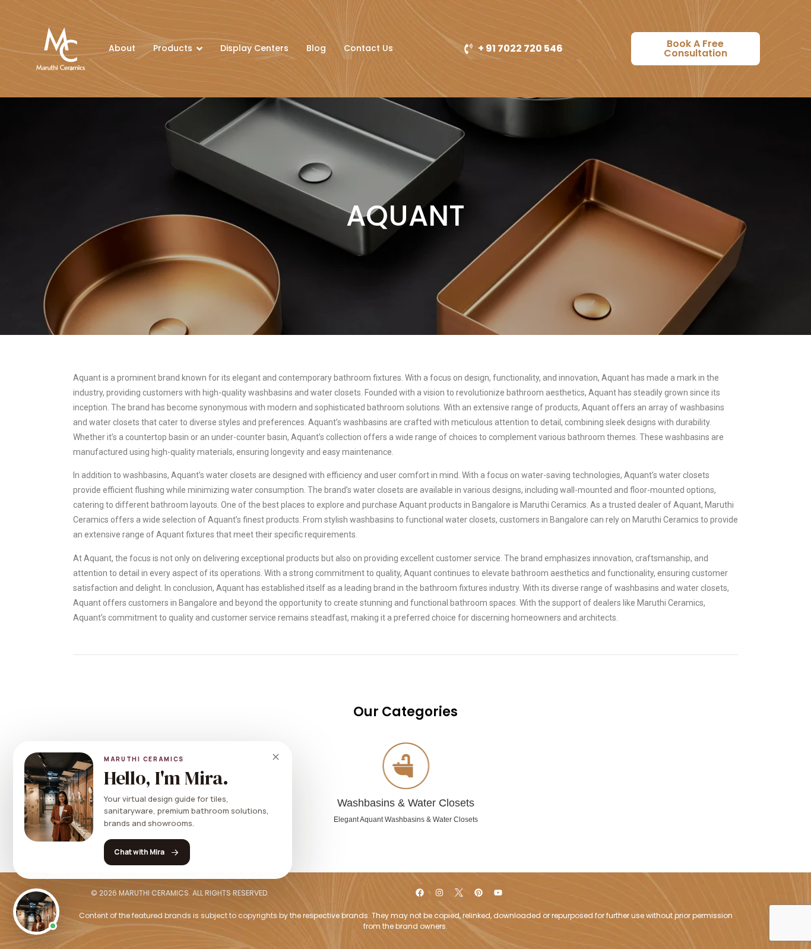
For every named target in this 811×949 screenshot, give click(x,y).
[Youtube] (498, 892)
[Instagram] (439, 892)
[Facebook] (419, 892)
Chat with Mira (139, 852)
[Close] (275, 757)
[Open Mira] (36, 911)
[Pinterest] (478, 892)
